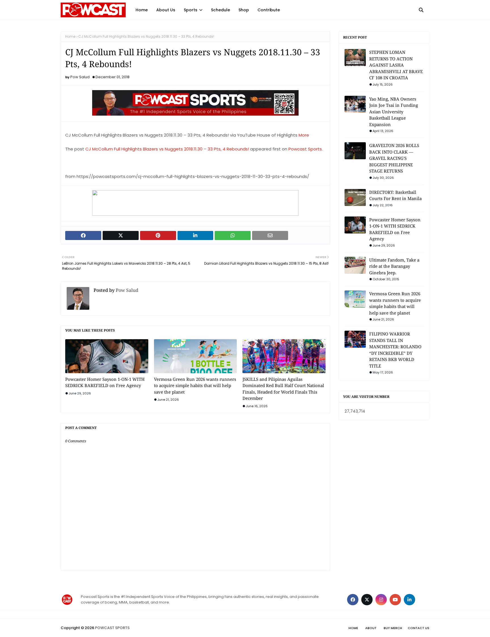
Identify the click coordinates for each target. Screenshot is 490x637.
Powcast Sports (305, 149)
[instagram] (381, 599)
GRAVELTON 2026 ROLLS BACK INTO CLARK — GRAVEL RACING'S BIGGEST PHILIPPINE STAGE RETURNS (394, 158)
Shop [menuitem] (243, 10)
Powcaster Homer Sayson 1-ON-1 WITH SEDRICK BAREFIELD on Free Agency (105, 382)
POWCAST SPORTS (112, 627)
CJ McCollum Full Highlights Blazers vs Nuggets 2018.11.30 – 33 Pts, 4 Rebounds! (167, 149)
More (304, 135)
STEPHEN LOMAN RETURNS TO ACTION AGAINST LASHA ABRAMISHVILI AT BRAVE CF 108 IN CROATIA (396, 64)
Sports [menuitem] (190, 10)
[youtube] (395, 599)
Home (70, 36)
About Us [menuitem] (165, 10)
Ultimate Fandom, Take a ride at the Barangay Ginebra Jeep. (394, 266)
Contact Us (418, 628)
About (371, 628)
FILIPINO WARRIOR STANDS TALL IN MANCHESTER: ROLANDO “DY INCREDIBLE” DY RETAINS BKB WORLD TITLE (395, 350)
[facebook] (352, 599)
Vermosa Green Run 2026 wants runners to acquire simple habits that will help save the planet (195, 385)
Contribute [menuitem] (268, 10)
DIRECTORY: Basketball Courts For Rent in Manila (395, 195)
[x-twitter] (367, 599)
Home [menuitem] (142, 10)
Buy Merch (393, 628)
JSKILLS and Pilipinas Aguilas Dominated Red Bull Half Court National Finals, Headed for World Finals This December (283, 388)
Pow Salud (80, 77)
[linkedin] (409, 599)
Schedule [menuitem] (220, 10)
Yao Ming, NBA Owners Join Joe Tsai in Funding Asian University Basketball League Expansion (393, 111)
